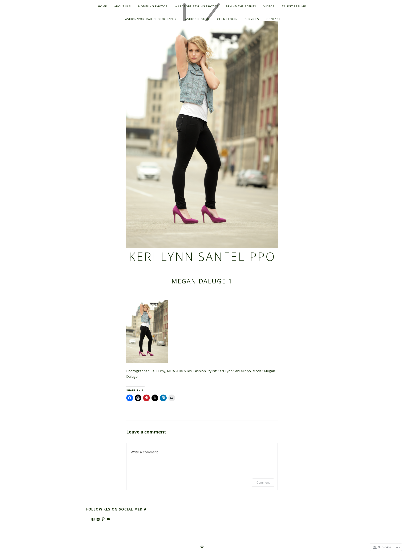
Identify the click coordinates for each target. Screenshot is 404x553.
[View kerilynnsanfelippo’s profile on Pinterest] (103, 519)
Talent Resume (294, 6)
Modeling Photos (153, 6)
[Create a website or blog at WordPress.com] (202, 547)
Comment (263, 482)
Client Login (227, 19)
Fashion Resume (197, 19)
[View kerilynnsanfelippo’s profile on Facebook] (93, 519)
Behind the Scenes (241, 6)
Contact (273, 19)
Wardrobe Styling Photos (197, 6)
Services (252, 19)
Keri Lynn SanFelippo (202, 256)
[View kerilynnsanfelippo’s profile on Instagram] (98, 519)
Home (102, 6)
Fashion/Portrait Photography (150, 19)
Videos (269, 6)
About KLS (122, 6)
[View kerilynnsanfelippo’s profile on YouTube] (108, 519)
